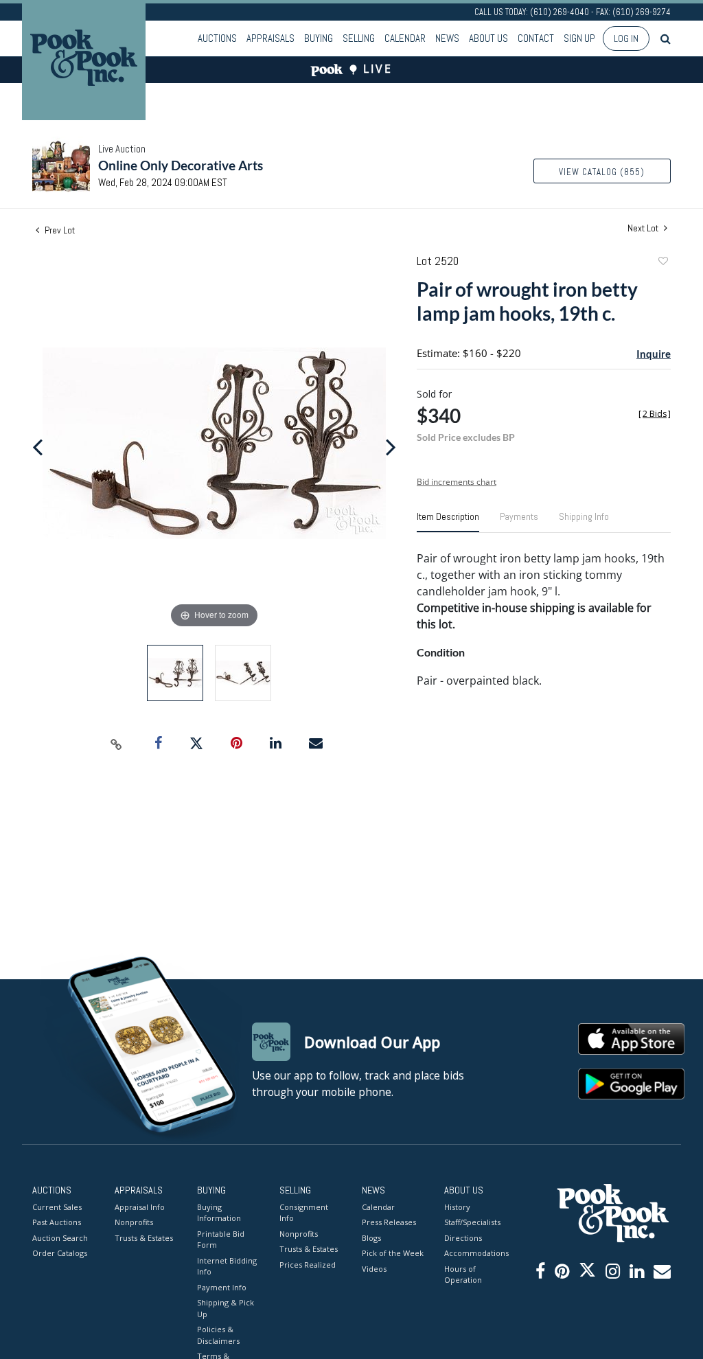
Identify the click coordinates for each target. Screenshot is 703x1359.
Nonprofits (134, 1222)
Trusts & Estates (144, 1238)
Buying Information (219, 1213)
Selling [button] (359, 38)
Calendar (405, 38)
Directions (463, 1238)
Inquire (653, 353)
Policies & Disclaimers (218, 1335)
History (457, 1207)
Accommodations (475, 1253)
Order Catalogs (59, 1253)
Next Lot (643, 228)
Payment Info (221, 1287)
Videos (374, 1269)
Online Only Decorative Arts (180, 165)
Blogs (371, 1238)
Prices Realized (307, 1264)
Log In (626, 38)
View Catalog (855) (602, 172)
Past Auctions (56, 1222)
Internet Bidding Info (227, 1266)
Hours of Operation (463, 1275)
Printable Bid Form (220, 1239)
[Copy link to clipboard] (116, 743)
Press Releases (389, 1222)
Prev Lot (59, 230)
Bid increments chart (456, 482)
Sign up (579, 38)
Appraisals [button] (270, 38)
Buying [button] (318, 38)
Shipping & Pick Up (225, 1308)
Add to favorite (662, 263)
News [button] (447, 38)
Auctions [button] (217, 38)
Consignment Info (303, 1213)
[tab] (448, 522)
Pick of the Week (393, 1253)
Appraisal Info (140, 1207)
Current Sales (57, 1207)
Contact (536, 38)
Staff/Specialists (472, 1222)
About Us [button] (488, 38)
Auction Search (60, 1238)
